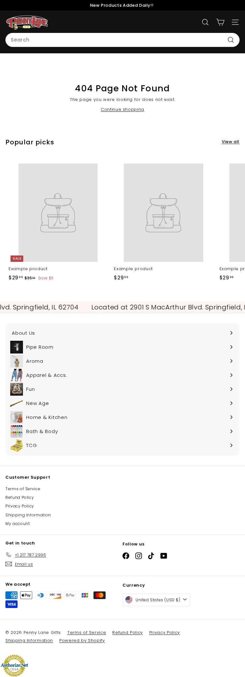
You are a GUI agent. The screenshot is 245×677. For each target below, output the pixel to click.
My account (17, 523)
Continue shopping (122, 109)
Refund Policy (19, 497)
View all (231, 142)
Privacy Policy (19, 506)
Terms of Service (22, 488)
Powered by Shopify (82, 640)
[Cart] (220, 22)
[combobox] (122, 40)
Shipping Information (28, 515)
